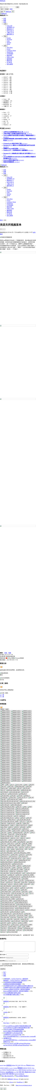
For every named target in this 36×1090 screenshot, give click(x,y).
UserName (29, 1070)
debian (13, 1065)
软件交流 (17, 1074)
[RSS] (0, 67)
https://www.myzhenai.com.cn (24, 1085)
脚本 (7, 1074)
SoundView (10, 52)
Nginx (33, 1068)
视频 (9, 653)
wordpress (9, 1072)
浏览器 (33, 1072)
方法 (26, 1072)
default (2, 709)
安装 (20, 1072)
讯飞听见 (9, 62)
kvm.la (8, 49)
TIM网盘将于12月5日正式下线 (12, 1034)
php (13, 1070)
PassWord (9, 1070)
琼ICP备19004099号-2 (8, 1076)
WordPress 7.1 (20, 1082)
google (6, 1068)
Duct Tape (6, 1023)
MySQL (29, 1068)
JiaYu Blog (10, 47)
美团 (5, 653)
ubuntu (24, 1070)
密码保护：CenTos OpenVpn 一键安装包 (15, 980)
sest (17, 1069)
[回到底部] (4, 1089)
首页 (1, 220)
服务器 (30, 1072)
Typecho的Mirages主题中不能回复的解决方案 (16, 1027)
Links (8, 41)
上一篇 (2, 694)
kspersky (11, 1068)
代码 (17, 1072)
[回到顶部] (1, 1089)
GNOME (2, 1068)
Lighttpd (15, 1068)
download (9, 39)
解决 (13, 1074)
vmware (34, 1070)
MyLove (15, 1079)
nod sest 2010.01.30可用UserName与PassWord (16, 1045)
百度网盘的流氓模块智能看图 (12, 984)
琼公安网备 (19, 1076)
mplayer (25, 1068)
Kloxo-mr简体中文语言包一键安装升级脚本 (16, 991)
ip (8, 1068)
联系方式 (3, 957)
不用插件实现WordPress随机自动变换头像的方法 (17, 987)
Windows (3, 1072)
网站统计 (26, 1076)
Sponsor (9, 42)
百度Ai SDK (10, 57)
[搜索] (12, 11)
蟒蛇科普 (9, 60)
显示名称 (3, 954)
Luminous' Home (11, 50)
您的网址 (2, 960)
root (16, 1070)
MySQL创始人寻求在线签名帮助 (13, 1031)
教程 (23, 1072)
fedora (24, 1065)
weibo (7, 709)
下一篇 (2, 696)
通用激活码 (21, 1074)
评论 (2, 951)
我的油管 (9, 55)
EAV (16, 1065)
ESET (19, 1065)
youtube (5, 1012)
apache (1, 1065)
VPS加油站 (10, 53)
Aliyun (11, 1082)
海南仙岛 (2, 1)
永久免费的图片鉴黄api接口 (11, 994)
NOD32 (4, 1070)
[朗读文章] (3, 229)
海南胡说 (6, 1001)
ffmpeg (28, 1065)
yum (15, 1072)
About (8, 44)
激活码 (4, 1074)
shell (20, 1070)
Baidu (5, 1065)
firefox (33, 1065)
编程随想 (9, 59)
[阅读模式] (4, 229)
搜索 (17, 7)
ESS (22, 1065)
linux (20, 1067)
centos (9, 1065)
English (9, 38)
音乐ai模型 (10, 64)
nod (1, 1070)
